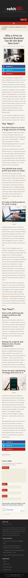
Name (4, 484)
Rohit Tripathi (21, 46)
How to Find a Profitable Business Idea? (14, 555)
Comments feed (7, 567)
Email (4, 490)
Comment (5, 467)
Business (8, 454)
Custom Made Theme (15, 574)
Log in (4, 561)
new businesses (12, 94)
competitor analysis (19, 187)
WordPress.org (7, 569)
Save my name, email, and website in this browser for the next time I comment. (13, 504)
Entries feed (6, 564)
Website (4, 496)
